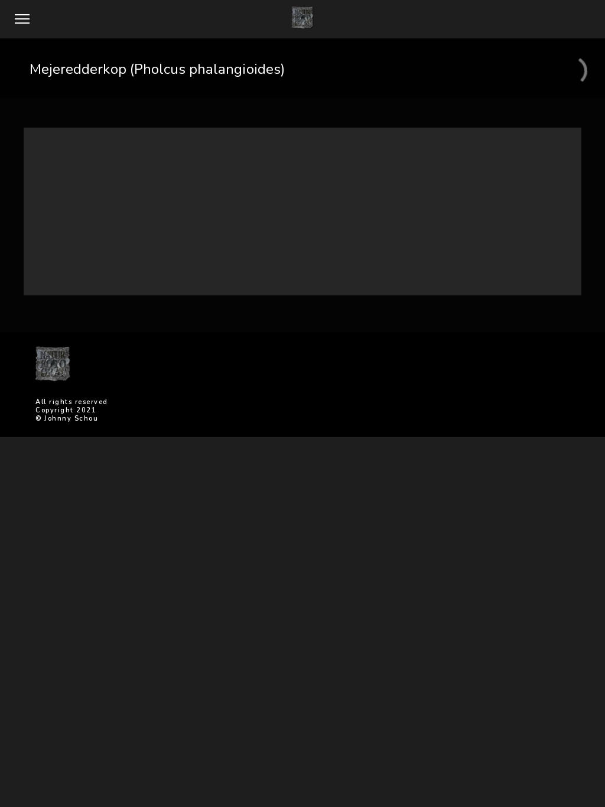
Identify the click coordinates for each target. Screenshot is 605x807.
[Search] (411, 168)
